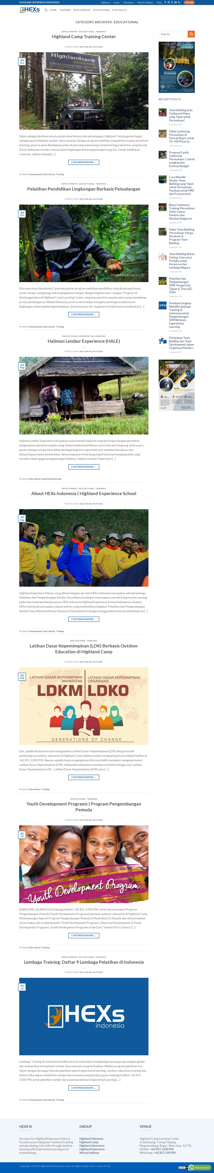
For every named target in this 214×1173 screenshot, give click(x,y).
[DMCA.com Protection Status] (186, 1167)
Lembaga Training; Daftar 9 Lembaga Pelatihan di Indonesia (84, 962)
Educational (101, 10)
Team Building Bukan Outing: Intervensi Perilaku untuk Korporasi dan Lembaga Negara (182, 260)
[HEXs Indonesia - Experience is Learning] (29, 10)
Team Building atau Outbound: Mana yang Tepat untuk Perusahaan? (181, 115)
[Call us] (179, 2)
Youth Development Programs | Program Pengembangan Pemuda (83, 806)
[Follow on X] (172, 2)
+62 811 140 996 (165, 1152)
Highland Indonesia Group (54, 1165)
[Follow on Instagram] (169, 2)
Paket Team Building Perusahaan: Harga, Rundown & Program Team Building (181, 236)
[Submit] (191, 34)
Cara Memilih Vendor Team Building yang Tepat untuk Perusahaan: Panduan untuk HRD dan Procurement (181, 185)
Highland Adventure (91, 1145)
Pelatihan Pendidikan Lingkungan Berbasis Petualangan (83, 189)
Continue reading (83, 162)
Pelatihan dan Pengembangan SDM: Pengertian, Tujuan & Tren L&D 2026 (180, 285)
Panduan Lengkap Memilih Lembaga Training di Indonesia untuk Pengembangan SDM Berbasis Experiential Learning (180, 315)
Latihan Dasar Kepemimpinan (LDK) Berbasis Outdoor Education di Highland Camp (84, 648)
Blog (159, 2)
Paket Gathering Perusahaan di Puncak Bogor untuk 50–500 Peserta (181, 136)
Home (53, 10)
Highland (105, 2)
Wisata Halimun (145, 2)
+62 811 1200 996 (162, 1149)
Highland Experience (92, 1149)
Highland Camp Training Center (84, 36)
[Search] (46, 10)
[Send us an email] (176, 2)
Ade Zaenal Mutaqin (91, 47)
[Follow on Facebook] (165, 2)
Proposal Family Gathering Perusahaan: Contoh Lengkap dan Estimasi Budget (182, 159)
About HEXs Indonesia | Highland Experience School (83, 493)
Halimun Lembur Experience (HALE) (84, 341)
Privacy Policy (103, 1165)
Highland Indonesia (91, 1138)
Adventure (128, 2)
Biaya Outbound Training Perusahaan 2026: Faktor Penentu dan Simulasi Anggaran (182, 211)
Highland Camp (88, 1142)
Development (82, 10)
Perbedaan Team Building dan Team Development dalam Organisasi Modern (181, 343)
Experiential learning (92, 336)
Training (65, 10)
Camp (116, 2)
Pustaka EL (119, 10)
